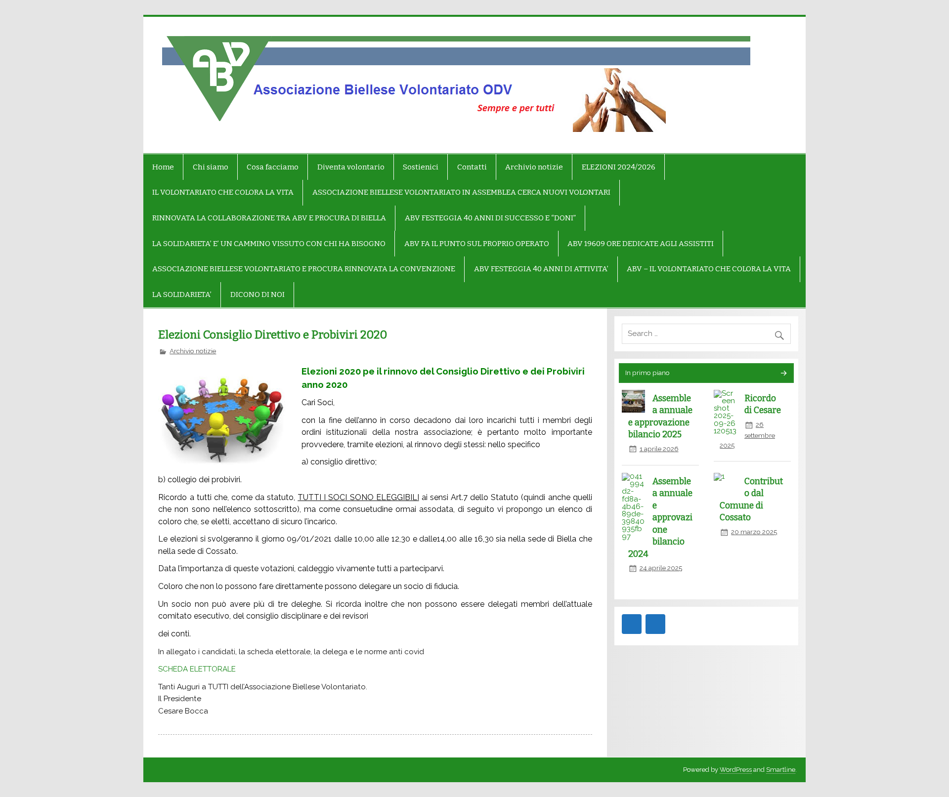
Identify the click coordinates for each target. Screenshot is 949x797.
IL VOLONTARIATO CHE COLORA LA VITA (223, 192)
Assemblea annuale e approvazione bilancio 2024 (660, 517)
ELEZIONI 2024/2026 (618, 167)
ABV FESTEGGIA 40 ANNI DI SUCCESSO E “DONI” (490, 217)
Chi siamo (210, 167)
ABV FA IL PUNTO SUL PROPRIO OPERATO (476, 243)
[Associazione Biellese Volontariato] (211, 85)
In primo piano (647, 373)
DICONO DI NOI (257, 294)
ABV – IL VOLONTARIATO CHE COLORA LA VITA (709, 268)
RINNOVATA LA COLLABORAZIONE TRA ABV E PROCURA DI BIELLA (269, 217)
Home (163, 167)
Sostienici (420, 167)
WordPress (736, 769)
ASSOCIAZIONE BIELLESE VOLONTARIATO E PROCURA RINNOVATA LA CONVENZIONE (303, 268)
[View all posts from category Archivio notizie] (783, 374)
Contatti (472, 167)
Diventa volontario (351, 167)
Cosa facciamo (273, 167)
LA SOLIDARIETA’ (182, 294)
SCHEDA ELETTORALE (197, 669)
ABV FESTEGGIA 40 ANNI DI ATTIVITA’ (541, 268)
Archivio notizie (534, 167)
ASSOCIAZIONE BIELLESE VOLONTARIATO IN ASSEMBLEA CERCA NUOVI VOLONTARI (461, 192)
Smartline (780, 769)
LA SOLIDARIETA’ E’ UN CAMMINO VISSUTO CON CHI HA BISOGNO (269, 243)
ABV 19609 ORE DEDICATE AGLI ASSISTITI (640, 243)
